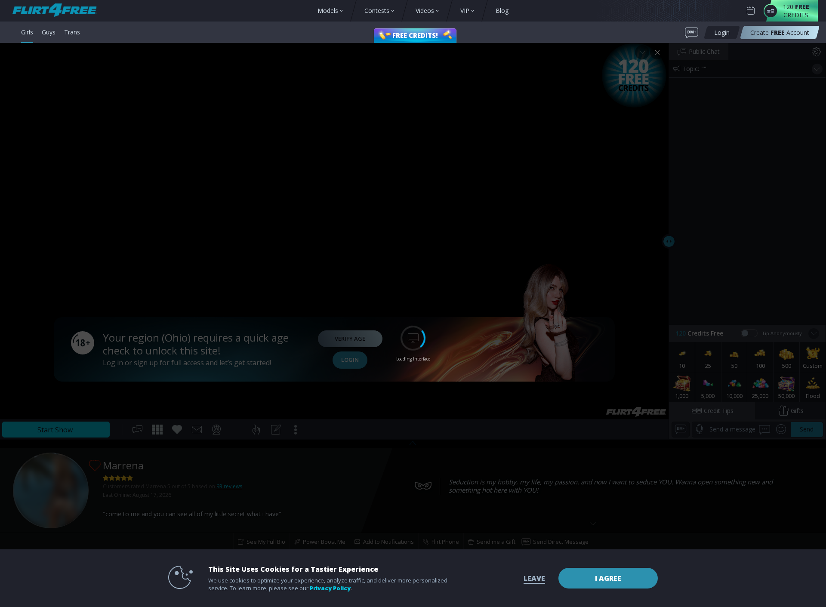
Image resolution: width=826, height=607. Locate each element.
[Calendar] (750, 10)
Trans (72, 32)
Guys (48, 32)
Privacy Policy (330, 588)
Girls (27, 32)
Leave (534, 578)
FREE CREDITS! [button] (415, 35)
